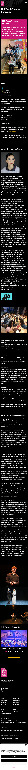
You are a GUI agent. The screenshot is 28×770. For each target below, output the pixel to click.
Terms (15, 707)
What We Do (14, 2)
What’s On (21, 2)
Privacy (13, 767)
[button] (26, 745)
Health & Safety (17, 705)
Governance (16, 702)
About (2, 707)
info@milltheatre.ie (13, 131)
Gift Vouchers (16, 700)
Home (2, 698)
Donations (16, 698)
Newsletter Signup (6, 713)
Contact (3, 711)
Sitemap (15, 711)
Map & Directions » (5, 727)
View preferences (14, 763)
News (2, 709)
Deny (14, 760)
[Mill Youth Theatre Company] (2, 3)
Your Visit (3, 705)
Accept (14, 756)
